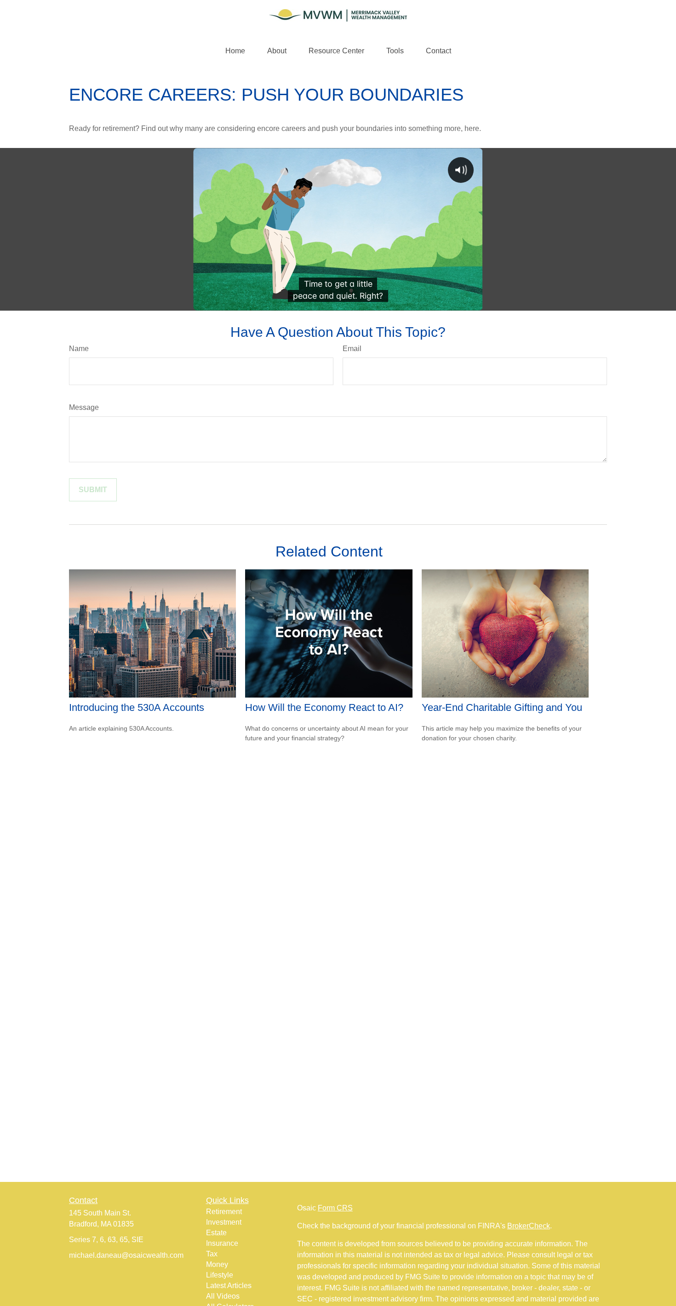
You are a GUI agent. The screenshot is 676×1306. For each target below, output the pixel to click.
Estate (216, 1233)
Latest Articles (229, 1285)
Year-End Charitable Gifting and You (502, 707)
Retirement (224, 1211)
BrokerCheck (528, 1226)
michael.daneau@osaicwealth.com (126, 1255)
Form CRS (335, 1208)
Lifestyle (219, 1275)
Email (352, 348)
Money (217, 1264)
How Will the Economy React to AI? (324, 707)
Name (79, 348)
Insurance (222, 1243)
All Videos (223, 1296)
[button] (235, 51)
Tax (212, 1254)
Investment (223, 1222)
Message (84, 407)
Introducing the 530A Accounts (136, 707)
